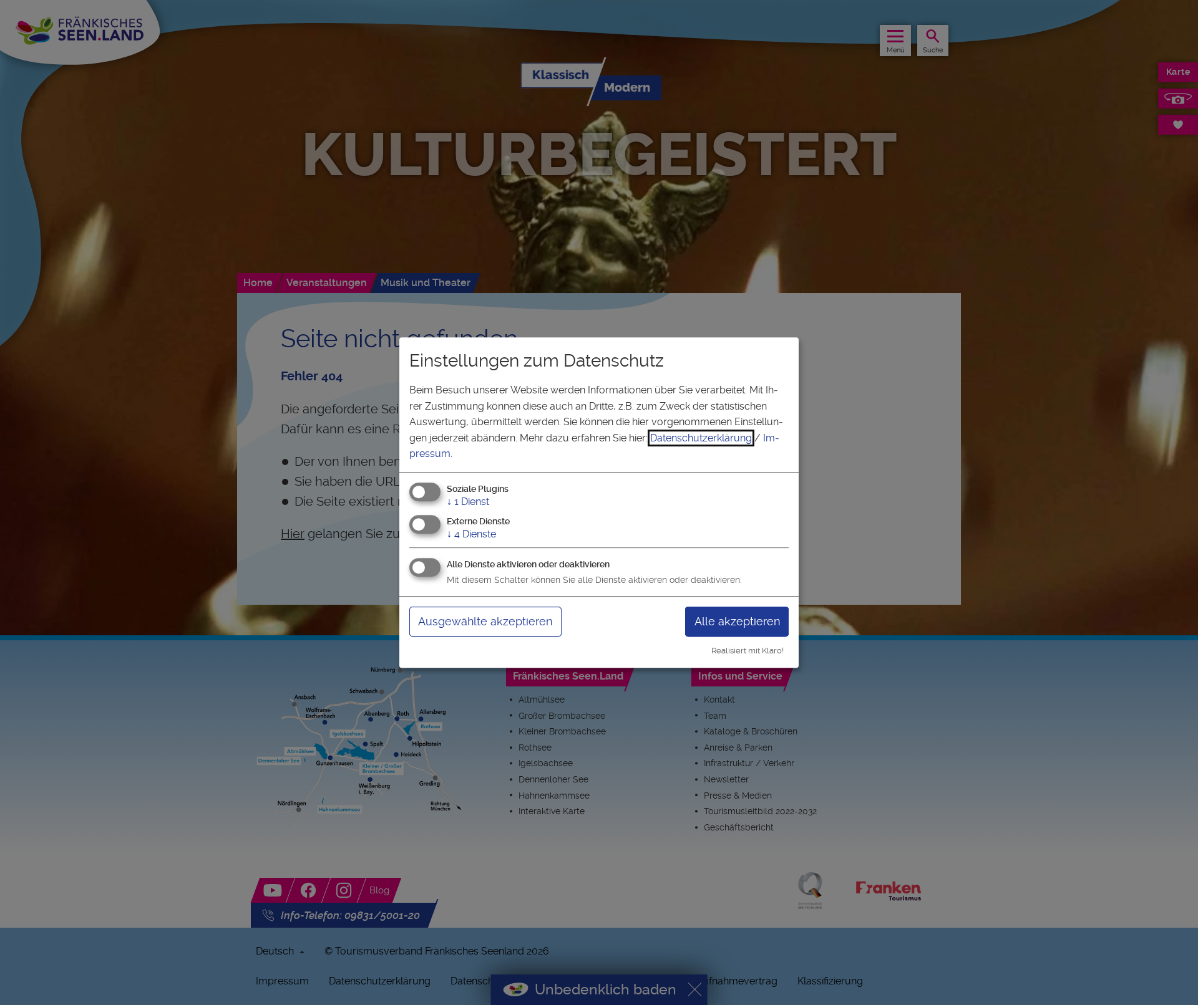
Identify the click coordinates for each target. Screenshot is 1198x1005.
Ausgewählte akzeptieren (485, 621)
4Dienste (471, 534)
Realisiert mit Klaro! (747, 650)
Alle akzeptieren (737, 621)
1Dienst (468, 501)
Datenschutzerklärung (701, 438)
